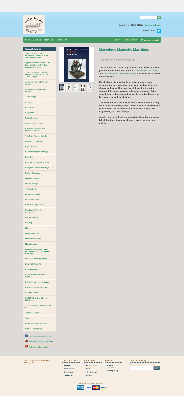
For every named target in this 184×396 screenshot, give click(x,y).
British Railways (32, 118)
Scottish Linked (31, 293)
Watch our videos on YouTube (41, 342)
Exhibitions (68, 372)
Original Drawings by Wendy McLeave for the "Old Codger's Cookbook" (37, 251)
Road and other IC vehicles (36, 288)
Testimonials (49, 40)
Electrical (29, 157)
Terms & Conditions (111, 366)
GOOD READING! (32, 200)
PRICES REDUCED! (33, 264)
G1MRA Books (31, 189)
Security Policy (112, 371)
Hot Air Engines (31, 218)
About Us (37, 40)
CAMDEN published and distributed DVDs (35, 130)
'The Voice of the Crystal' (147, 70)
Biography (29, 113)
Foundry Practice (32, 178)
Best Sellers (30, 107)
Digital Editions (31, 147)
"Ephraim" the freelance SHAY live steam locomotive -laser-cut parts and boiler (37, 65)
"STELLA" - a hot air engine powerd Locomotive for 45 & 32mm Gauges (36, 74)
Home (27, 40)
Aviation (28, 102)
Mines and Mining (32, 234)
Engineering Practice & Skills (37, 162)
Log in (117, 40)
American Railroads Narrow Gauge (36, 83)
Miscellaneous (31, 244)
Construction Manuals (34, 141)
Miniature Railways (33, 239)
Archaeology (30, 97)
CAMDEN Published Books (36, 136)
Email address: (135, 365)
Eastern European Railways (36, 152)
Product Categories (33, 49)
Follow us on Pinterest (38, 347)
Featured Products (33, 173)
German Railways (32, 194)
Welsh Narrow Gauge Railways (37, 324)
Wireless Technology (33, 329)
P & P (88, 369)
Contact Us (62, 40)
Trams (27, 318)
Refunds (89, 375)
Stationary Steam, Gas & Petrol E (38, 307)
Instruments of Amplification (118, 73)
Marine (28, 228)
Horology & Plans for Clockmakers (33, 211)
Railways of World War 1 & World (36, 276)
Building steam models (34, 123)
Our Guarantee (91, 365)
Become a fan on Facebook (40, 336)
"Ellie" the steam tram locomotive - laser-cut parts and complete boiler (36, 55)
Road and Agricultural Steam (37, 282)
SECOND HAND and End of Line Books (36, 299)
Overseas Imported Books (36, 259)
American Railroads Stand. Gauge (36, 90)
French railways (31, 184)
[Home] (34, 33)
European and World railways (37, 168)
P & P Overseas (91, 372)
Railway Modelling (32, 270)
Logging (28, 223)
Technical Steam (32, 313)
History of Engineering (34, 205)
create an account (130, 40)
